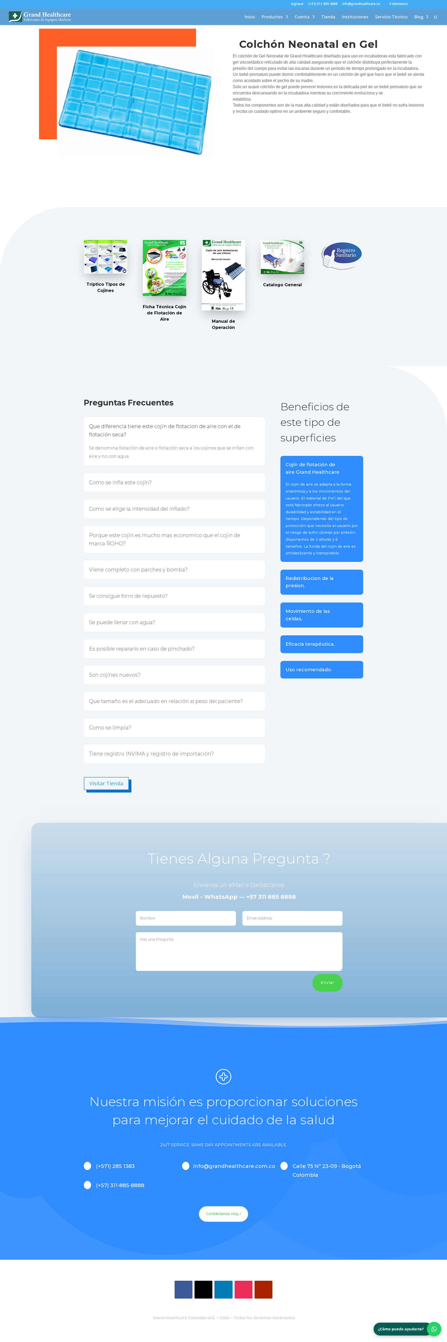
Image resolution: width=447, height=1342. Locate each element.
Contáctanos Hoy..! (223, 1213)
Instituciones (355, 17)
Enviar (327, 982)
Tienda (328, 17)
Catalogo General (282, 284)
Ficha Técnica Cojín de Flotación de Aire (164, 313)
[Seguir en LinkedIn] (223, 1290)
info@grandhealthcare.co (361, 4)
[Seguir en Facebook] (183, 1290)
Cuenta (302, 17)
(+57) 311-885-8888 (323, 4)
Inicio (250, 17)
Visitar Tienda (106, 783)
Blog (418, 17)
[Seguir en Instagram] (243, 1290)
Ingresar (297, 4)
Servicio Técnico (391, 17)
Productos (272, 17)
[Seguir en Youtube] (263, 1290)
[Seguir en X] (203, 1290)
